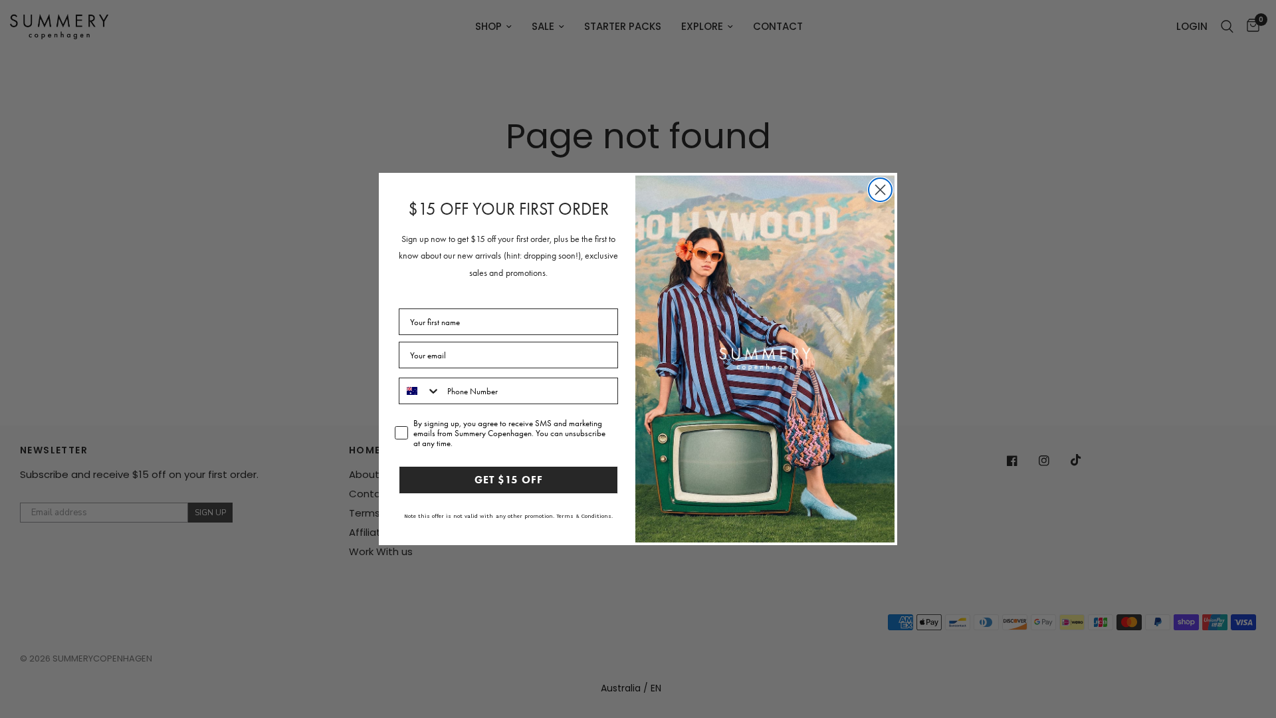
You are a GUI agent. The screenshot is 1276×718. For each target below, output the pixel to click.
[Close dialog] (880, 189)
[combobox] (420, 391)
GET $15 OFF (509, 479)
